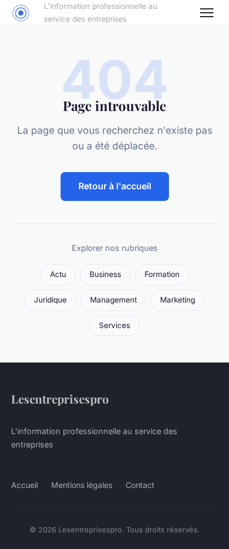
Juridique (50, 299)
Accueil (24, 485)
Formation (162, 274)
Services (114, 325)
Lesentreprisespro (60, 398)
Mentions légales (81, 485)
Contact (140, 485)
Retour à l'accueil (114, 186)
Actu (58, 274)
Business (105, 274)
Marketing (177, 299)
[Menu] (207, 13)
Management (113, 299)
